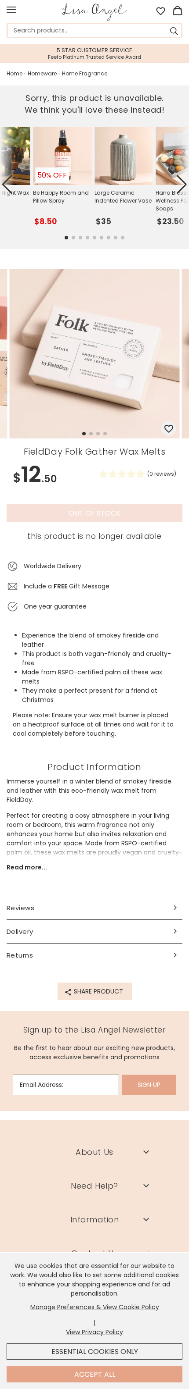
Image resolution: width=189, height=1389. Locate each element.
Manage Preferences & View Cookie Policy (94, 1307)
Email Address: (41, 1084)
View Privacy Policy (94, 1332)
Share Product (97, 991)
